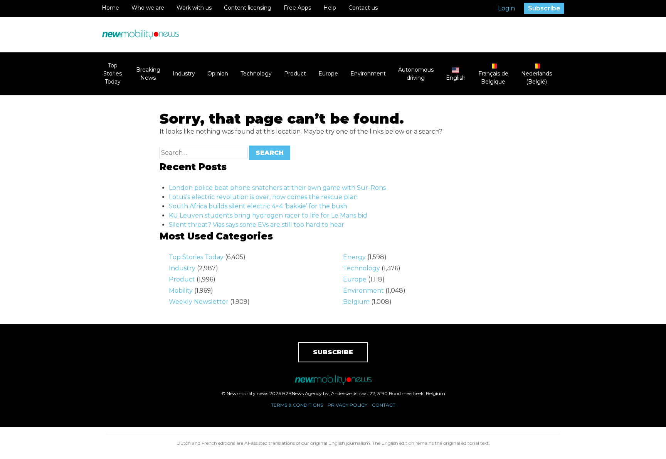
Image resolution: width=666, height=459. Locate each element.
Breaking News (148, 73)
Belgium (356, 301)
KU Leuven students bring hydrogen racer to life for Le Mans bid (268, 215)
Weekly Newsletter (199, 301)
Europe (328, 73)
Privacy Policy (347, 405)
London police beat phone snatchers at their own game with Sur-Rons (277, 187)
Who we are (147, 7)
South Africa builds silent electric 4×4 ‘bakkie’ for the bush (258, 206)
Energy (354, 257)
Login (506, 8)
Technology (256, 73)
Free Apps (297, 7)
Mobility (181, 290)
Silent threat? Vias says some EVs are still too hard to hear (256, 224)
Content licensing (247, 7)
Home (110, 7)
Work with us (194, 7)
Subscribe (544, 8)
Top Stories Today (112, 73)
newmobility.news (140, 34)
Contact (383, 405)
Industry (184, 73)
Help (329, 7)
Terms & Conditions (297, 405)
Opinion (217, 73)
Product (295, 73)
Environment (368, 73)
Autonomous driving (416, 73)
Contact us (363, 7)
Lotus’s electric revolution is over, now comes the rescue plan (263, 197)
